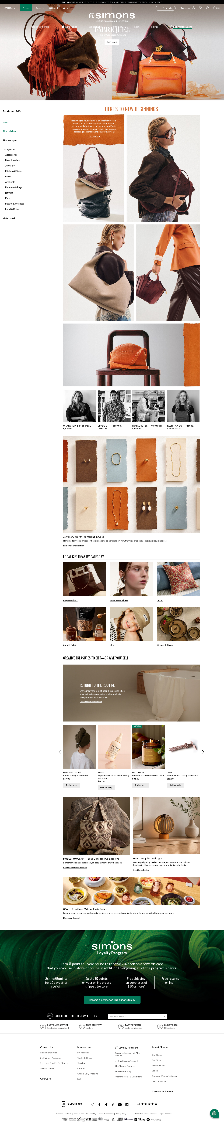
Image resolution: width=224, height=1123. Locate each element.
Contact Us (47, 1047)
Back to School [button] (41, 26)
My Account (83, 1052)
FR (129, 1114)
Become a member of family (112, 999)
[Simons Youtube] (120, 1105)
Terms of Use (78, 1114)
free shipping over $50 (100, 2)
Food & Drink (69, 645)
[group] (80, 758)
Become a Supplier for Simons (54, 1063)
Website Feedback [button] (63, 1114)
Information (84, 1047)
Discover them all (71, 918)
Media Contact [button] (47, 1068)
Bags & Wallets (70, 600)
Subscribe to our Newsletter (76, 1015)
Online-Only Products (87, 1073)
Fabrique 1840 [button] (182, 26)
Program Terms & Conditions (128, 1076)
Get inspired (112, 42)
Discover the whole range (91, 701)
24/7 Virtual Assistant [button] (50, 1058)
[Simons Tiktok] (106, 1105)
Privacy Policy (120, 1114)
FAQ (79, 1079)
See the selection (141, 870)
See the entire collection (75, 867)
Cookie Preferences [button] (106, 1114)
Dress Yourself (159, 1081)
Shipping (81, 1063)
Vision (66, 8)
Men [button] (137, 26)
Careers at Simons (163, 1091)
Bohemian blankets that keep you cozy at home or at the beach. (92, 862)
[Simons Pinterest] (113, 1105)
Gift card (53, 8)
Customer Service (48, 1052)
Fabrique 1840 (11, 111)
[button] (165, 8)
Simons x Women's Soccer (164, 1076)
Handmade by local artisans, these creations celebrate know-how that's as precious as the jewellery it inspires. (115, 540)
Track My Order (84, 1058)
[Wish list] (200, 8)
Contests (125, 1066)
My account (185, 8)
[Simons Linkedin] (127, 1105)
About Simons (160, 1047)
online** (170, 980)
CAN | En (8, 8)
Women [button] (117, 26)
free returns (127, 2)
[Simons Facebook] (99, 1105)
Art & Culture (158, 1065)
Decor (160, 600)
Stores (26, 8)
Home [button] (154, 26)
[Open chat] (214, 1113)
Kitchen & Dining (165, 645)
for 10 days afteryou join (56, 982)
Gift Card (45, 1078)
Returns (81, 1068)
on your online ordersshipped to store (96, 982)
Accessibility (91, 1114)
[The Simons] (112, 945)
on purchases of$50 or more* (136, 982)
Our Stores (157, 1055)
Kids (112, 645)
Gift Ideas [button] (71, 26)
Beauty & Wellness (119, 600)
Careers (40, 8)
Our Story (156, 1060)
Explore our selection (73, 545)
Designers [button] (95, 26)
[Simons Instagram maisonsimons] (92, 1105)
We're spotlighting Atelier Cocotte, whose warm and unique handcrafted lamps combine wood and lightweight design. (161, 863)
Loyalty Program (112, 952)
